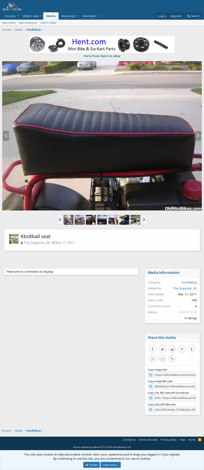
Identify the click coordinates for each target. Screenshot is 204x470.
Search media (48, 22)
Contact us (129, 439)
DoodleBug (189, 282)
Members (89, 16)
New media (8, 22)
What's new (31, 16)
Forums (10, 16)
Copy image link (157, 369)
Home (191, 439)
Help (182, 439)
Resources (69, 16)
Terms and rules (148, 439)
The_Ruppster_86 (37, 242)
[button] (18, 16)
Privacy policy (169, 439)
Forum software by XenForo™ (102, 447)
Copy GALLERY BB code (161, 404)
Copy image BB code (160, 381)
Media (51, 16)
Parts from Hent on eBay (102, 56)
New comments (28, 22)
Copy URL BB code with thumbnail (168, 392)
